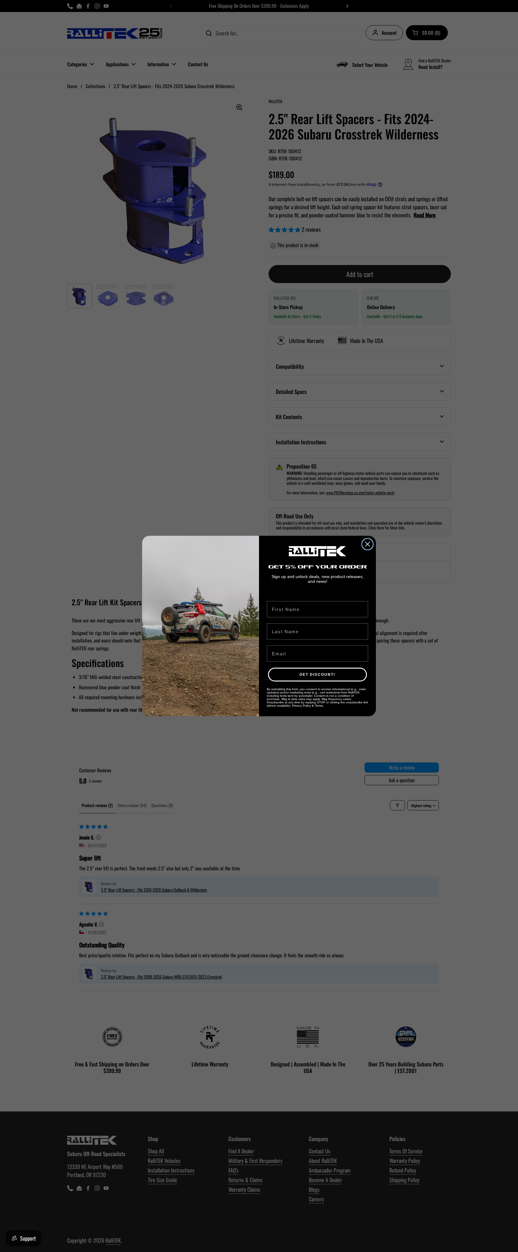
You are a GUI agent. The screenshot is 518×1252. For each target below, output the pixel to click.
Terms (319, 705)
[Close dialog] (367, 544)
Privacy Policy (301, 705)
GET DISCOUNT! (317, 674)
